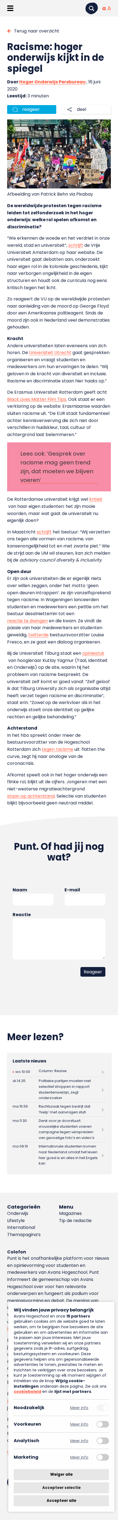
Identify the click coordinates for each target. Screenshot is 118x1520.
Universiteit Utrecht (50, 352)
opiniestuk (93, 653)
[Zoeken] (92, 8)
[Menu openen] (10, 8)
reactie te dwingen (27, 621)
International (21, 1227)
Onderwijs (17, 1213)
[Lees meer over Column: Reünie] (59, 1072)
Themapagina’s (24, 1234)
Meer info (79, 1407)
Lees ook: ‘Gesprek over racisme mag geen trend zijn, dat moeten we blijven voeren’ (56, 467)
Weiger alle (61, 1474)
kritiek (95, 499)
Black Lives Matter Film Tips (36, 399)
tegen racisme (57, 749)
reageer (31, 109)
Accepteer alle (61, 1500)
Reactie (22, 914)
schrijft (75, 245)
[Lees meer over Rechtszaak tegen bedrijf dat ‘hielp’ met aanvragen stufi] (59, 1110)
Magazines (70, 1213)
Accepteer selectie (61, 1487)
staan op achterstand (31, 796)
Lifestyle (16, 1220)
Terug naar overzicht (36, 31)
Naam (20, 890)
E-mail (72, 890)
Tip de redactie (75, 1220)
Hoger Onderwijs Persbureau (52, 82)
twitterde (38, 635)
